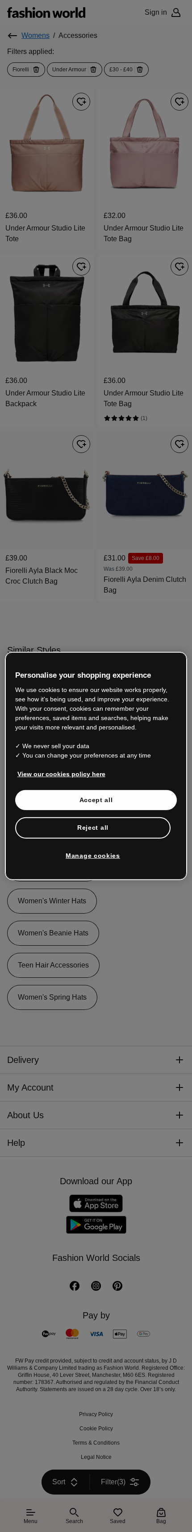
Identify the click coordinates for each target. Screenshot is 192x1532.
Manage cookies (93, 855)
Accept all (96, 799)
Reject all (93, 827)
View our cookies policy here (56, 773)
